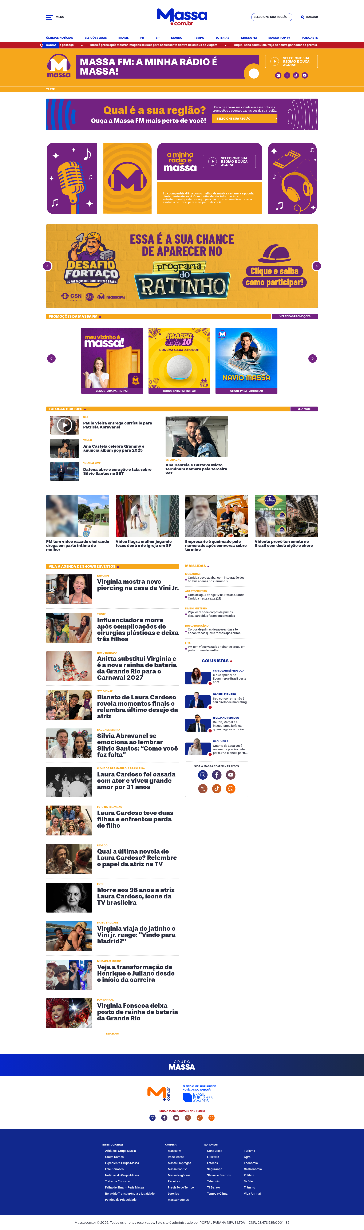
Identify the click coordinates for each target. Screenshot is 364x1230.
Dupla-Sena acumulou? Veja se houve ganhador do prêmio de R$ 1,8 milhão (232, 45)
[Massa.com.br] (182, 17)
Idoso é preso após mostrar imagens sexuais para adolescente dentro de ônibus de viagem (98, 45)
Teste (50, 89)
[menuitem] (59, 38)
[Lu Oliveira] (198, 746)
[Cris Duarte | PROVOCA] (198, 675)
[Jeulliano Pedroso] (198, 723)
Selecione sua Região (271, 17)
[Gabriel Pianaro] (198, 699)
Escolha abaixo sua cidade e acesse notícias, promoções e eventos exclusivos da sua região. (245, 109)
